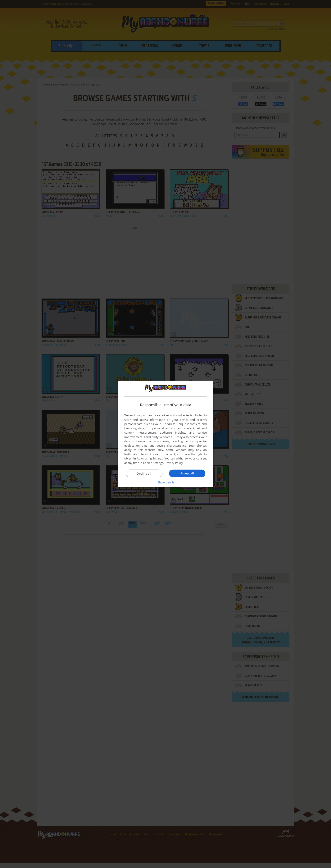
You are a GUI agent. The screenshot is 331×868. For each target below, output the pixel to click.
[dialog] (165, 434)
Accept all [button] (187, 473)
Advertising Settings (150, 458)
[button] (165, 482)
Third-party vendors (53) (160, 437)
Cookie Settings (153, 463)
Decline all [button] (144, 473)
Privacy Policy (174, 463)
